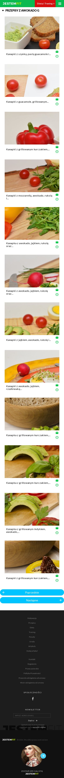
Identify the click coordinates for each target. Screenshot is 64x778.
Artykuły (32, 646)
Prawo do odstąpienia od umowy (32, 678)
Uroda (32, 641)
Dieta (32, 627)
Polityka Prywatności (32, 673)
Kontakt (32, 659)
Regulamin (32, 664)
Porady (32, 637)
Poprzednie (32, 592)
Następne (32, 600)
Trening (32, 632)
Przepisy (32, 623)
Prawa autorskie (32, 668)
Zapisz (31, 720)
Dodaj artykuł (32, 651)
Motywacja (32, 618)
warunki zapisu (39, 727)
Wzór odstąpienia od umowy (32, 682)
